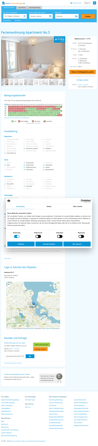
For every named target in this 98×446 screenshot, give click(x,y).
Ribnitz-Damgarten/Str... (81, 417)
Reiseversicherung (6, 414)
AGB (2, 421)
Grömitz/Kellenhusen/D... (56, 420)
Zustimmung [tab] (20, 206)
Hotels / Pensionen (7, 405)
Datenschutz (5, 427)
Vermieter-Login (77, 3)
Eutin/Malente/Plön (55, 423)
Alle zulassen (77, 244)
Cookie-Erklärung (6, 433)
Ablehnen (21, 244)
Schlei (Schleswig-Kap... (56, 403)
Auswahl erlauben (49, 244)
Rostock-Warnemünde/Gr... (82, 411)
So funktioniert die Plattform (10, 430)
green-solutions (46, 328)
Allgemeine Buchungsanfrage (10, 400)
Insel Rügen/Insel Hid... (81, 420)
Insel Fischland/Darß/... (81, 414)
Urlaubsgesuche (6, 411)
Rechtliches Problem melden (13, 363)
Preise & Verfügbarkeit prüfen (82, 72)
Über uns (28, 407)
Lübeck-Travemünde (80, 400)
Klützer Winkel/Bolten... (81, 403)
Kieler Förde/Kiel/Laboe (56, 408)
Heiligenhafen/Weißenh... (57, 417)
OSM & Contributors (55, 328)
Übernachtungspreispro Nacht (59, 39)
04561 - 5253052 (83, 85)
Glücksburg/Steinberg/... (56, 400)
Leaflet (14, 328)
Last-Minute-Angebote (8, 403)
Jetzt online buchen (41, 345)
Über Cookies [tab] (77, 206)
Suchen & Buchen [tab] (8, 7)
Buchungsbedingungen (76, 76)
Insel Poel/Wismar (79, 405)
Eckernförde (52, 405)
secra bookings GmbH (18, 441)
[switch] (38, 236)
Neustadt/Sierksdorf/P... (56, 425)
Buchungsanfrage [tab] (34, 7)
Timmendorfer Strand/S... (56, 428)
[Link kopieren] (30, 356)
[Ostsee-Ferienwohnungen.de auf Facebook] (26, 410)
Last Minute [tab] (21, 7)
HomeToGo (17, 20)
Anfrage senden (82, 80)
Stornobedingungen (90, 76)
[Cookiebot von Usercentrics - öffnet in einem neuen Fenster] (82, 200)
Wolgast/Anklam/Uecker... (81, 425)
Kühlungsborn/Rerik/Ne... (81, 408)
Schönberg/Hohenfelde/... (57, 411)
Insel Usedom (78, 423)
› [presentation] (63, 57)
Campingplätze (5, 408)
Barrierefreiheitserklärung (9, 435)
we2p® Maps (26, 328)
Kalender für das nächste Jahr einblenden (16, 118)
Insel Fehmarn (53, 414)
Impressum (4, 424)
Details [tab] (49, 206)
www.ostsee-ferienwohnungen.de (35, 441)
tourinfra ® (32, 328)
